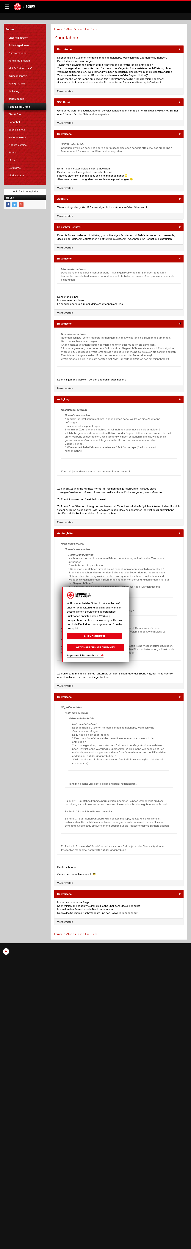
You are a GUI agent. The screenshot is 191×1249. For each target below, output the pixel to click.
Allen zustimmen (94, 636)
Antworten (66, 91)
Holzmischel (64, 49)
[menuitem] (25, 37)
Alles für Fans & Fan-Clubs (81, 29)
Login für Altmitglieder (25, 191)
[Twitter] (14, 204)
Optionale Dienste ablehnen (95, 647)
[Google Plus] (21, 204)
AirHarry (62, 198)
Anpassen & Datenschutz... (83, 655)
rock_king (63, 399)
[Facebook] (8, 204)
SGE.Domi (63, 102)
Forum (30, 6)
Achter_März (65, 533)
